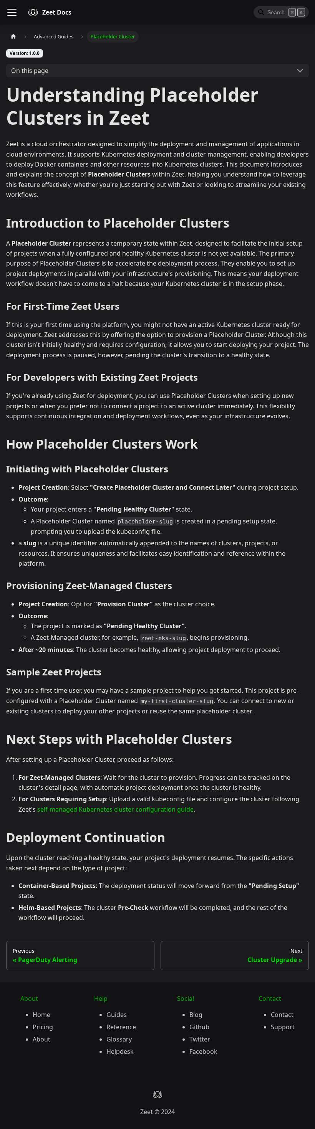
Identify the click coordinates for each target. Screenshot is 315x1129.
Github (199, 1027)
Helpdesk (120, 1051)
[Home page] (13, 37)
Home (41, 1014)
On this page (29, 70)
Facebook (203, 1051)
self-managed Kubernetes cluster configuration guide (115, 809)
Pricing (43, 1027)
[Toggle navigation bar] (12, 12)
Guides (116, 1014)
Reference (121, 1027)
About (41, 1039)
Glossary (119, 1039)
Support (283, 1027)
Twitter (199, 1039)
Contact (282, 1014)
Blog (195, 1014)
